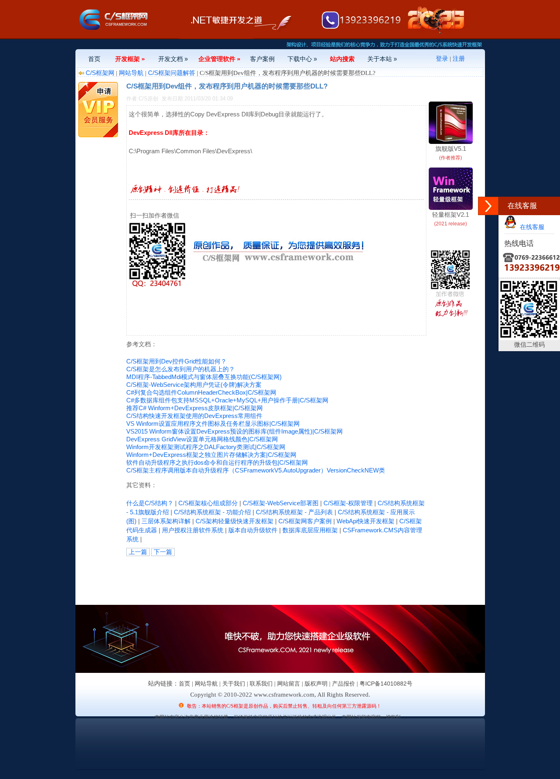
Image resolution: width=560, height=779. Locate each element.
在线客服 (530, 226)
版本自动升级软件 (253, 530)
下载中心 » (302, 58)
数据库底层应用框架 (310, 530)
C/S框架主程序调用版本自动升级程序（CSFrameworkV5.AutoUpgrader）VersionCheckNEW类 (255, 470)
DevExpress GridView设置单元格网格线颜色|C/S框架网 (202, 439)
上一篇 (138, 551)
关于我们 (233, 683)
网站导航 (131, 72)
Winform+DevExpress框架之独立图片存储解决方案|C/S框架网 (211, 454)
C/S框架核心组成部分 (208, 503)
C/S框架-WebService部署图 (281, 503)
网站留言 (288, 683)
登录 (442, 58)
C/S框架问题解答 (171, 72)
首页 (94, 58)
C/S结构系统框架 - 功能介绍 (212, 512)
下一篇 (163, 551)
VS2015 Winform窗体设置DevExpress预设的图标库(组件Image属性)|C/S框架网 (234, 431)
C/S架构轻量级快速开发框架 (234, 521)
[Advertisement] (222, 574)
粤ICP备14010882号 (386, 683)
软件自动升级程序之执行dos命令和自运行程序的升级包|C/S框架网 (217, 462)
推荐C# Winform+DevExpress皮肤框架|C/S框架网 (194, 407)
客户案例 (262, 58)
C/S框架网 (100, 72)
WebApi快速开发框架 (365, 521)
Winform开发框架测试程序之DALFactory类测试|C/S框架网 (205, 446)
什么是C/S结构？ (149, 503)
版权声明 (316, 683)
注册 (459, 58)
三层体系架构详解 (166, 521)
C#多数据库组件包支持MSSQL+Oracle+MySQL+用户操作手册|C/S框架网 (227, 400)
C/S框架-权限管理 (348, 503)
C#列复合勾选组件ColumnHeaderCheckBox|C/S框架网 (201, 392)
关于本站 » (382, 58)
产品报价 (343, 683)
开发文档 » (173, 58)
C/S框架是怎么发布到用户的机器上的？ (180, 369)
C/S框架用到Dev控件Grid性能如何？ (176, 361)
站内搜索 (342, 58)
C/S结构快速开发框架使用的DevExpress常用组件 (194, 415)
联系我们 (261, 683)
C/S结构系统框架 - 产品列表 (294, 512)
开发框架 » (130, 58)
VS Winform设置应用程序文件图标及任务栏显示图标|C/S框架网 (213, 423)
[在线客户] (488, 206)
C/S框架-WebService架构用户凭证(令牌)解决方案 (194, 384)
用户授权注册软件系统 (192, 530)
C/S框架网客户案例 (305, 521)
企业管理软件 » (219, 58)
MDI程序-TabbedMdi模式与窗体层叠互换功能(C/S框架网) (204, 376)
